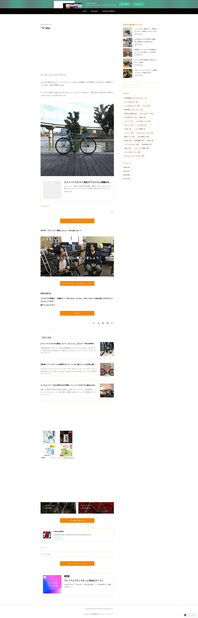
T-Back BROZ (77, 313)
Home (85, 11)
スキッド (128, 125)
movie (150, 140)
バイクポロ (141, 125)
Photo (127, 140)
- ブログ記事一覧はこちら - (77, 520)
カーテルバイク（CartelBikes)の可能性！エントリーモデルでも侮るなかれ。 (69, 385)
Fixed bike (147, 144)
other (127, 148)
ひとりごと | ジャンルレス (134, 156)
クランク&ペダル (131, 102)
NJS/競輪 (139, 140)
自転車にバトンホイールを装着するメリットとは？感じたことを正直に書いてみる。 (71, 364)
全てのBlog (143, 136)
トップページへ (77, 221)
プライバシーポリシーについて (77, 563)
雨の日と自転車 (130, 113)
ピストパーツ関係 (141, 148)
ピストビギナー (146, 113)
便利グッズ (129, 136)
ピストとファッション (144, 133)
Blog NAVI (94, 11)
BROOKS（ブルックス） (133, 109)
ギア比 (127, 129)
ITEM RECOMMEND (108, 11)
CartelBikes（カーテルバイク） (135, 98)
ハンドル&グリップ (132, 106)
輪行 (142, 117)
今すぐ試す (124, 4)
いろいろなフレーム (132, 152)
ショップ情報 (139, 129)
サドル (146, 106)
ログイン (138, 4)
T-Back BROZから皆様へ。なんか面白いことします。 (77, 283)
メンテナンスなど (131, 144)
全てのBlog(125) (45, 206)
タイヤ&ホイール (143, 121)
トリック (128, 121)
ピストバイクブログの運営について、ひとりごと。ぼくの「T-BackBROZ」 (68, 343)
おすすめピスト (130, 117)
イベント (128, 133)
